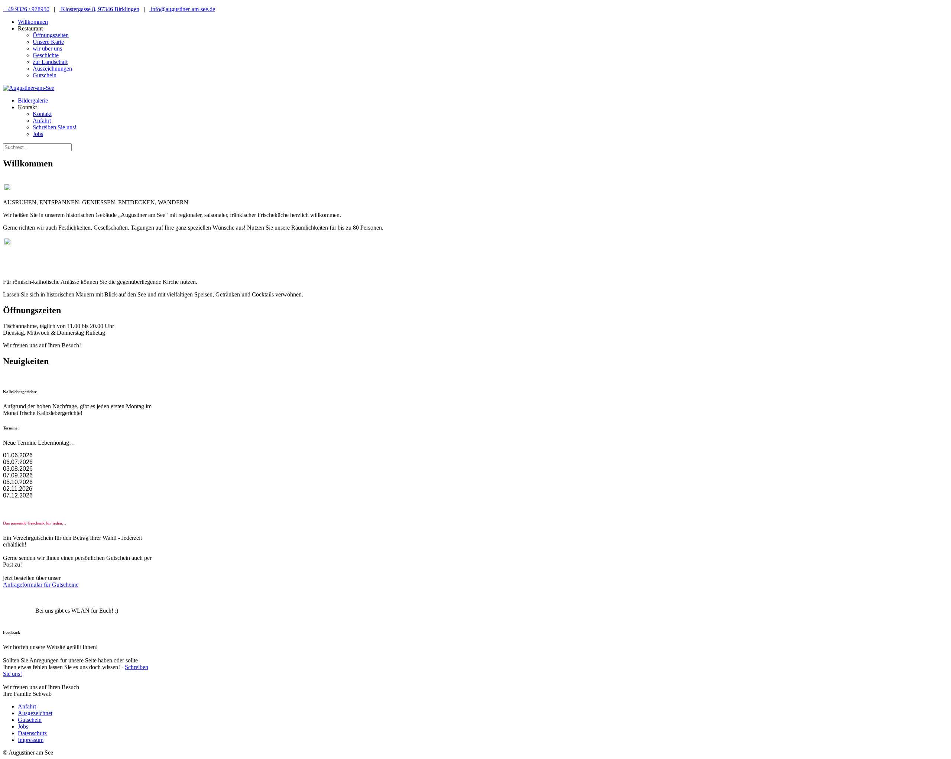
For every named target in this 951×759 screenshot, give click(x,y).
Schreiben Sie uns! (55, 127)
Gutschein (44, 75)
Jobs (38, 134)
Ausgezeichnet (35, 713)
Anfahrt (42, 120)
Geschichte (46, 55)
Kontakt (42, 114)
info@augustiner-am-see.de (182, 9)
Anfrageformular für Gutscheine (40, 584)
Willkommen (33, 22)
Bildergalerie (33, 100)
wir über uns (47, 48)
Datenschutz (32, 733)
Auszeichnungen (52, 68)
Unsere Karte (48, 42)
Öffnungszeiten (51, 35)
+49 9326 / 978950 (26, 9)
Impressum (30, 740)
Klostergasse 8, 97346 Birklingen (99, 9)
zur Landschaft (50, 62)
